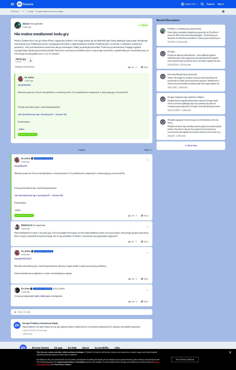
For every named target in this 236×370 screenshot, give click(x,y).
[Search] (202, 4)
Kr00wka (171, 41)
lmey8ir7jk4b (173, 64)
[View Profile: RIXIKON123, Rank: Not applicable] (17, 227)
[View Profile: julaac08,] (163, 122)
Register (211, 4)
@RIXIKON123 (24, 258)
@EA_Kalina (40, 296)
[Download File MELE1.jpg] (30, 60)
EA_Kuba (25, 288)
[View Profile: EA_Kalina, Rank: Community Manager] (17, 160)
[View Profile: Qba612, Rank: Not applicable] (17, 25)
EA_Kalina (29, 77)
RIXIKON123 (26, 225)
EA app (30, 11)
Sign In (221, 4)
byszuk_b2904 (174, 110)
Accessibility (102, 347)
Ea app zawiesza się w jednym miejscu (186, 97)
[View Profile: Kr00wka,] (163, 31)
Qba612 (26, 24)
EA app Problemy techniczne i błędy (49, 11)
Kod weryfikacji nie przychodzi (182, 74)
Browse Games (40, 347)
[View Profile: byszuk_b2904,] (163, 99)
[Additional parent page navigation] (23, 11)
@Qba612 (26, 84)
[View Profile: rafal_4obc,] (163, 76)
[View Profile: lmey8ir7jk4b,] (163, 53)
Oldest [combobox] (148, 150)
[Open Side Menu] (12, 4)
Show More (192, 145)
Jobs (117, 347)
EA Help (72, 347)
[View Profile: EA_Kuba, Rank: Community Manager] (17, 290)
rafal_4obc (172, 87)
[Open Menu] (223, 11)
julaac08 (171, 135)
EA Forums (15, 11)
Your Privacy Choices (185, 359)
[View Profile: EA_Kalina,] (20, 79)
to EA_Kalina (59, 288)
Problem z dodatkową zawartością (184, 28)
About (85, 347)
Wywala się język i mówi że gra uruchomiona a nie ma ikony (193, 121)
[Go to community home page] (25, 4)
